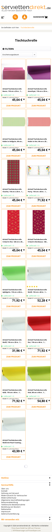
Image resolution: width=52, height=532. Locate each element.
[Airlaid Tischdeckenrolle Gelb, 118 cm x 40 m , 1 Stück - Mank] (13, 372)
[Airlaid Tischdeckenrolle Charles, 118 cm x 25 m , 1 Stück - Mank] (13, 171)
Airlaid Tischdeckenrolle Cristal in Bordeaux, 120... (38, 240)
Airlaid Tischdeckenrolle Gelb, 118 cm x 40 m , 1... (12, 391)
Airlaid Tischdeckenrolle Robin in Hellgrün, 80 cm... (13, 140)
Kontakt (4, 491)
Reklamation (6, 509)
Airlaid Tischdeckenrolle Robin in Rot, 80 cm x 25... (38, 140)
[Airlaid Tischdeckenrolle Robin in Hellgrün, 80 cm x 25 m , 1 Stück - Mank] (13, 121)
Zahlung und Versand (10, 493)
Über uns (5, 488)
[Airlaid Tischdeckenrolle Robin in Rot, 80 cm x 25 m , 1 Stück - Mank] (39, 121)
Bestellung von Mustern (11, 507)
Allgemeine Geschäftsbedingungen (15, 500)
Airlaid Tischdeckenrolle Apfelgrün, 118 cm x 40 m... (13, 291)
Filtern (9, 48)
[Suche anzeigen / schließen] (15, 17)
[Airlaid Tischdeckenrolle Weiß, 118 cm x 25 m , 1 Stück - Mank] (13, 322)
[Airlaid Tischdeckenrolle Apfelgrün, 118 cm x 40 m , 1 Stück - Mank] (13, 272)
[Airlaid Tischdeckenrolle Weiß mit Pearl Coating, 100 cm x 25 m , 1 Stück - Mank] (13, 422)
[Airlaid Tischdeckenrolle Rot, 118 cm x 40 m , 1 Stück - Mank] (39, 322)
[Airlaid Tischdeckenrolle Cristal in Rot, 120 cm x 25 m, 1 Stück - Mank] (13, 222)
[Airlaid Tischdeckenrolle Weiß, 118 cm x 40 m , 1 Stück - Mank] (39, 272)
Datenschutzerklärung (10, 514)
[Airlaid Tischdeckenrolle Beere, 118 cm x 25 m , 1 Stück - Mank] (13, 71)
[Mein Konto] (24, 17)
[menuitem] (2, 16)
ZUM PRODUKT (13, 105)
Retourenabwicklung (9, 502)
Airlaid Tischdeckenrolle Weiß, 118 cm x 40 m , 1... (37, 291)
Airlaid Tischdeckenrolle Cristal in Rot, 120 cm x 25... (13, 240)
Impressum (5, 511)
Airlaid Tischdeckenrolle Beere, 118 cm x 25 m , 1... (12, 90)
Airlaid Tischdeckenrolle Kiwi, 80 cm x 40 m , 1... (37, 391)
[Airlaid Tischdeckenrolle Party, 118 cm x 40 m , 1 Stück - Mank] (39, 171)
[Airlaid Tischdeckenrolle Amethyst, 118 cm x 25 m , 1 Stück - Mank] (39, 71)
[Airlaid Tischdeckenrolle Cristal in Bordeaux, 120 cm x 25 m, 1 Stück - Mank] (39, 222)
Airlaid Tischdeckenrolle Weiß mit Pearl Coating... (12, 441)
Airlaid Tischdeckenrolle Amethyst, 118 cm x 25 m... (38, 90)
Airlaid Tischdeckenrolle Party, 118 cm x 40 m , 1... (37, 190)
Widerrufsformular (8, 498)
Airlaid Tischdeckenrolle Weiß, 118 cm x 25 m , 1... (12, 341)
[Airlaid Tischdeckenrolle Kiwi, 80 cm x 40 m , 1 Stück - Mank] (39, 372)
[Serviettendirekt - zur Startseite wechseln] (26, 9)
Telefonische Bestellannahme (13, 504)
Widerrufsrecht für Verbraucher (14, 495)
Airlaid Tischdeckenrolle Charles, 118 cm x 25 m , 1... (13, 190)
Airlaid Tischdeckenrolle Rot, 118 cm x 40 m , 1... (37, 341)
